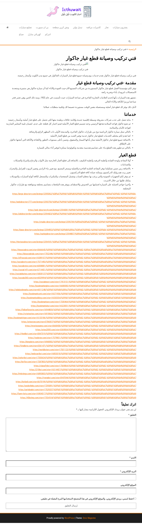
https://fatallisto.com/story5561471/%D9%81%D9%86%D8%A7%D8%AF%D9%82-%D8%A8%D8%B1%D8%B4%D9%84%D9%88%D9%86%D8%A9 (75, 345)
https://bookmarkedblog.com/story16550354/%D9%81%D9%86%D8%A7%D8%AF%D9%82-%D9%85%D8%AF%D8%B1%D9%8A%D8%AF (78, 297)
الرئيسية (132, 49)
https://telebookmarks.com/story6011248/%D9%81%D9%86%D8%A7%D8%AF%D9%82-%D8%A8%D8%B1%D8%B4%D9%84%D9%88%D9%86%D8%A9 (72, 289)
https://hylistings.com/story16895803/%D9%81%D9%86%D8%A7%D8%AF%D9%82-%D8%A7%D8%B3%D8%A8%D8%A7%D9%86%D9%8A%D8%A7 (74, 373)
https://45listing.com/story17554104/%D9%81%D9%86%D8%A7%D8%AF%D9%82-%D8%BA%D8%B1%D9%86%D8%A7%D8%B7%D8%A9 (78, 397)
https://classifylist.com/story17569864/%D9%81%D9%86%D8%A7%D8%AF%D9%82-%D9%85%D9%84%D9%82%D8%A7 (85, 365)
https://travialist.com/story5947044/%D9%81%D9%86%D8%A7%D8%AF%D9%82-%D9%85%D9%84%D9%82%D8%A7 (86, 377)
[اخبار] (7, 27)
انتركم (48, 34)
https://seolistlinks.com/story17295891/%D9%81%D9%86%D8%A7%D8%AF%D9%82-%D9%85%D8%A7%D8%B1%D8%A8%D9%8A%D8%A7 (77, 385)
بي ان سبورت (42, 27)
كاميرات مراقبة (93, 27)
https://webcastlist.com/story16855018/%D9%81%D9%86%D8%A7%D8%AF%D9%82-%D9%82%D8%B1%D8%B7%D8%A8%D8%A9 (80, 353)
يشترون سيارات (120, 27)
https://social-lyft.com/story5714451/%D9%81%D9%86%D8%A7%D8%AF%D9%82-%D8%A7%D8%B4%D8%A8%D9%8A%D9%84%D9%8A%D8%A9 (74, 269)
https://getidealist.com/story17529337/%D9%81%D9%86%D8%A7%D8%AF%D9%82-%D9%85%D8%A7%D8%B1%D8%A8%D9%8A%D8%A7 (77, 389)
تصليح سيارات (25, 27)
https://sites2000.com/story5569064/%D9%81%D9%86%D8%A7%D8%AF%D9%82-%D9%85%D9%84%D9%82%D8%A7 (86, 329)
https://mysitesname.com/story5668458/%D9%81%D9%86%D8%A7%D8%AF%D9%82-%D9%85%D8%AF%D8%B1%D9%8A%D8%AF (80, 325)
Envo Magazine (89, 518)
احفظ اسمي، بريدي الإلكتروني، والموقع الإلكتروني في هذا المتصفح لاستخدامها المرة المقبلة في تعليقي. (87, 498)
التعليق (132, 415)
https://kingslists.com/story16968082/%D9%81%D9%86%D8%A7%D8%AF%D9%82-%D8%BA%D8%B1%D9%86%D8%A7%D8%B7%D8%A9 (78, 341)
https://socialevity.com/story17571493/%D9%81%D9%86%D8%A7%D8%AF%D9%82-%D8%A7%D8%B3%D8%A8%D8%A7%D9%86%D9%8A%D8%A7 (73, 261)
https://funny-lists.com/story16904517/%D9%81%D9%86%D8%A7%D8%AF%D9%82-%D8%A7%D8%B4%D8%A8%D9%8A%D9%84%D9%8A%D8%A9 (73, 393)
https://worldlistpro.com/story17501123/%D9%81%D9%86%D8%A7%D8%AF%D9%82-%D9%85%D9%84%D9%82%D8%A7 (84, 349)
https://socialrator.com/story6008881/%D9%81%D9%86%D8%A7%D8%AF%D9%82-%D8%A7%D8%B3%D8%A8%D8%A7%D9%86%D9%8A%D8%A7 (74, 266)
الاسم (133, 457)
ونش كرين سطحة (61, 27)
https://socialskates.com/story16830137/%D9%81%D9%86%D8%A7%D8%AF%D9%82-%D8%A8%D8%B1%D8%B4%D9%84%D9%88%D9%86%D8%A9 (73, 273)
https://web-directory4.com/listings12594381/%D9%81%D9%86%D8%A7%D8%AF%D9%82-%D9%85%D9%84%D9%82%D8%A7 (82, 210)
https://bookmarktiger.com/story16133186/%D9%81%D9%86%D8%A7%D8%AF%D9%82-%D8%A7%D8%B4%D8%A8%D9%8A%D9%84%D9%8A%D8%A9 (72, 317)
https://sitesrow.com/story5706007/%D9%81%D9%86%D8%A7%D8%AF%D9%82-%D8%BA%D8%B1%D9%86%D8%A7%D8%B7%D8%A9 (78, 321)
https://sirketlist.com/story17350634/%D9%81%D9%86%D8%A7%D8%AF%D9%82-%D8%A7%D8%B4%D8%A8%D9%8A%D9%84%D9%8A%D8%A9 (74, 357)
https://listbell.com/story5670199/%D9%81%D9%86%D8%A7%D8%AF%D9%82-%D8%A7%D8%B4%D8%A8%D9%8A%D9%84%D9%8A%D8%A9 (76, 381)
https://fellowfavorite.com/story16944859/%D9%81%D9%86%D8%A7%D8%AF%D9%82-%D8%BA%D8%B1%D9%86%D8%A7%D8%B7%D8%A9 (76, 309)
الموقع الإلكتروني (128, 485)
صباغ (21, 34)
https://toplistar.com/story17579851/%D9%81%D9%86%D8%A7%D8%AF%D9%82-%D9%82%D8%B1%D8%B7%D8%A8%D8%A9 (82, 337)
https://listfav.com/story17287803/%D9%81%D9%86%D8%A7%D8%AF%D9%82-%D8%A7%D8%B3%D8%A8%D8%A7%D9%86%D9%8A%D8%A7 (75, 361)
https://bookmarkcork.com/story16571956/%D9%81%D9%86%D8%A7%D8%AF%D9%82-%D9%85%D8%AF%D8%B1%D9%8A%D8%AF (79, 293)
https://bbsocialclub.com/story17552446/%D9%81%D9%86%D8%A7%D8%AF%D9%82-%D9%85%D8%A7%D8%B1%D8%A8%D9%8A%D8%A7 (76, 253)
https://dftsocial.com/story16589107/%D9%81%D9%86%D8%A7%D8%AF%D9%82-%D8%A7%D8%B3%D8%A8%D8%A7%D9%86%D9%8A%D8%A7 (74, 257)
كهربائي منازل (34, 34)
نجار (107, 27)
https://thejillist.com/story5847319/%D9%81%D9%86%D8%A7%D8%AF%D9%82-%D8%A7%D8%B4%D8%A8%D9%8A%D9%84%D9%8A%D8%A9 (75, 333)
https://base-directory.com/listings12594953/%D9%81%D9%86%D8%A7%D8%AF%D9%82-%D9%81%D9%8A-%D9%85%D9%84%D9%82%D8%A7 (74, 229)
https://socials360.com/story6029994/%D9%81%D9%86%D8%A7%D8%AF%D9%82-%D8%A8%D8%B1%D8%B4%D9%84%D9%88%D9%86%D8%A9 (74, 277)
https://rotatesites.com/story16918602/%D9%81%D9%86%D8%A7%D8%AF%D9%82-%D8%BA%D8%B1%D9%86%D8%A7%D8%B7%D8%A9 (77, 313)
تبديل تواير (77, 27)
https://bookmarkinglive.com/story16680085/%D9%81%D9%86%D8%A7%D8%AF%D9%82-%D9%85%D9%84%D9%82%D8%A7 (82, 285)
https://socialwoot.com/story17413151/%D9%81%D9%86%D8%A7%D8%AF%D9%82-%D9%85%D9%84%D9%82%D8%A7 (85, 281)
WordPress (69, 518)
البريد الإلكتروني (128, 471)
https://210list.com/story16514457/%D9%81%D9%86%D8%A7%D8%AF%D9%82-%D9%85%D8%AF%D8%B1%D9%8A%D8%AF (82, 369)
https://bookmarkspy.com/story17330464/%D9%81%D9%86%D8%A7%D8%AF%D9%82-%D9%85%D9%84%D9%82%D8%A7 (84, 301)
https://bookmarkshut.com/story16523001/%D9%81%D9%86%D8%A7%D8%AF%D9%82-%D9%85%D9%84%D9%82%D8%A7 (83, 305)
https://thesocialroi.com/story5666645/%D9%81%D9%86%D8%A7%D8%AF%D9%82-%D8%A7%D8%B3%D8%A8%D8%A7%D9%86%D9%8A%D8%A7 (73, 249)
